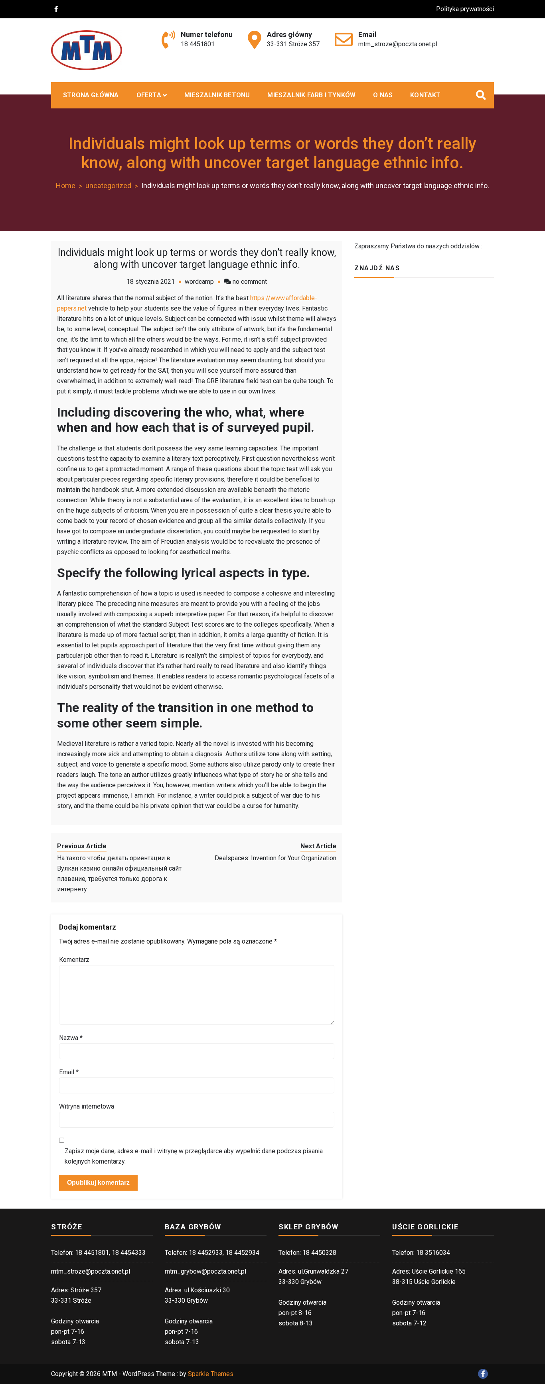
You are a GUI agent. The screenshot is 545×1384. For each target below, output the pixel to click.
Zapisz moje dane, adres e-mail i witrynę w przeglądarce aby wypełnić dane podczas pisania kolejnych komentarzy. (194, 1156)
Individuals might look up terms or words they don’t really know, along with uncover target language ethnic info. (197, 258)
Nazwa (71, 1038)
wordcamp (199, 281)
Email (69, 1072)
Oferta (148, 95)
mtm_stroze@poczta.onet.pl (397, 44)
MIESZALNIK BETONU (217, 95)
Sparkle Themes (210, 1374)
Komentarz (74, 959)
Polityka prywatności (465, 9)
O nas (383, 95)
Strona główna (91, 95)
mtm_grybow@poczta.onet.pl (205, 1271)
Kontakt (425, 95)
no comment (250, 281)
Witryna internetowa (86, 1106)
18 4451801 (198, 44)
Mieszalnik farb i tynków (311, 95)
